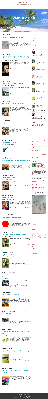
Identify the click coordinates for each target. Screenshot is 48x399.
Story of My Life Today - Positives (12, 84)
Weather (40, 140)
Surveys (43, 237)
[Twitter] (21, 394)
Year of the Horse (7, 197)
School (44, 236)
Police (37, 235)
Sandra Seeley (24, 2)
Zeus (39, 141)
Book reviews (37, 231)
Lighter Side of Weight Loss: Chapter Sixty (15, 351)
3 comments (14, 38)
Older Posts (29, 389)
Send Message (35, 224)
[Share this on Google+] (14, 46)
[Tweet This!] (13, 46)
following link (43, 180)
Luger (34, 234)
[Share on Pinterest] (15, 46)
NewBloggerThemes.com (30, 397)
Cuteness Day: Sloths (8, 178)
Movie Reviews (7, 144)
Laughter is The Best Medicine (36, 250)
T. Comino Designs (35, 246)
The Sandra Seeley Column (40, 166)
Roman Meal (40, 236)
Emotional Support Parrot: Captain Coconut (16, 160)
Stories (8, 85)
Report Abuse (36, 158)
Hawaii (6, 296)
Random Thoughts (8, 38)
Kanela (34, 172)
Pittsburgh (33, 235)
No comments (11, 124)
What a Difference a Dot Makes (12, 217)
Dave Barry (33, 232)
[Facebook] (22, 394)
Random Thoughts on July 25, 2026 (13, 37)
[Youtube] (25, 394)
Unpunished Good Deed (9, 314)
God (40, 233)
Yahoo (37, 141)
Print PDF (35, 261)
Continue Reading (28, 46)
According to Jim (34, 253)
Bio (21, 7)
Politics (40, 235)
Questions (44, 235)
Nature (44, 234)
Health (6, 60)
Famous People (43, 232)
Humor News (34, 251)
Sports (36, 237)
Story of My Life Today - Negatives (13, 103)
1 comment (12, 85)
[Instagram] (24, 394)
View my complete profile (35, 181)
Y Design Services (19, 397)
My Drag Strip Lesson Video (11, 255)
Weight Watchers (10, 60)
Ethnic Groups (38, 232)
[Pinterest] (27, 394)
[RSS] (28, 394)
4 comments (10, 236)
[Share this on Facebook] (12, 46)
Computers (44, 231)
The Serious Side (30, 7)
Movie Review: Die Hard (9, 143)
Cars (6, 85)
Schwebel (33, 237)
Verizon (36, 140)
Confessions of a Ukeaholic (10, 294)
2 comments (16, 60)
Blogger (30, 396)
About (19, 7)
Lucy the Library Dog (8, 123)
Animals (7, 124)
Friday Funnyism (35, 233)
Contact (25, 7)
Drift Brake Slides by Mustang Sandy (14, 234)
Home (16, 7)
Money (37, 234)
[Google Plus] (19, 394)
